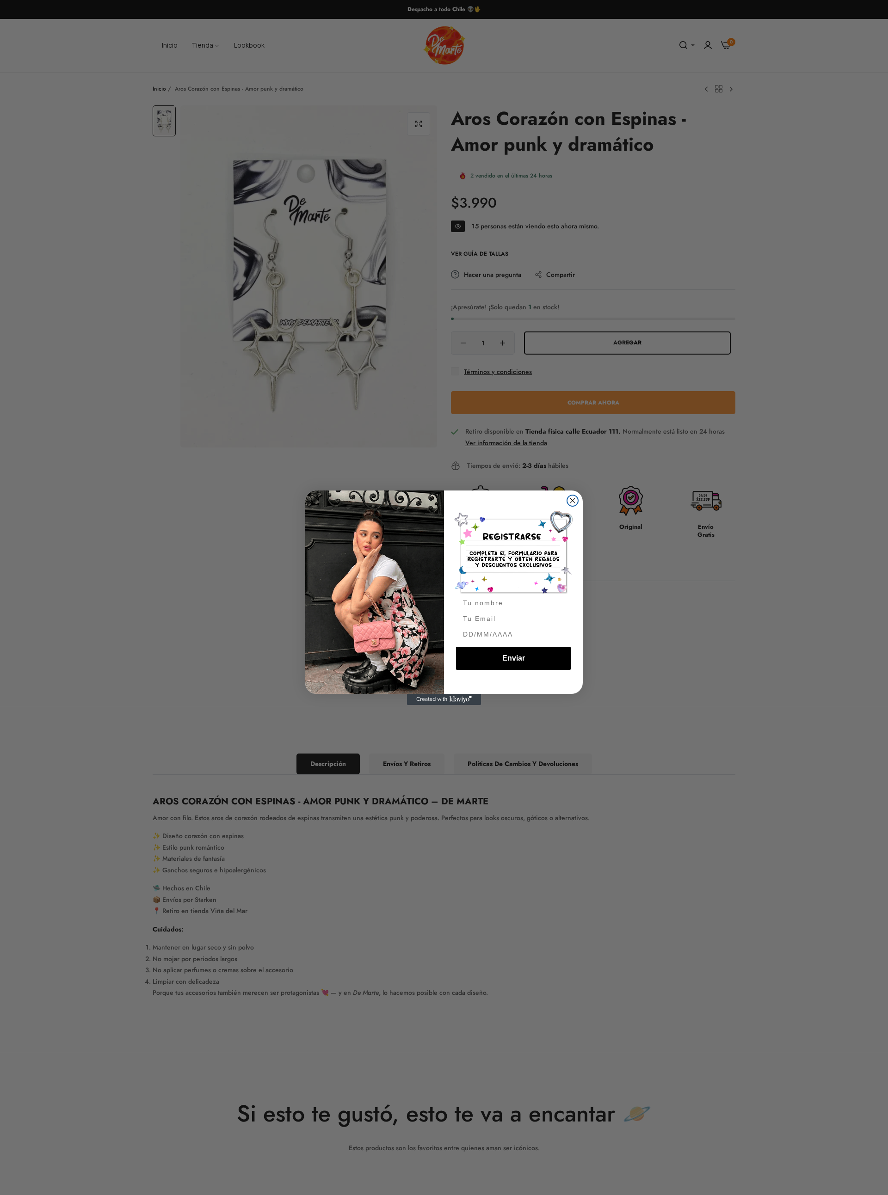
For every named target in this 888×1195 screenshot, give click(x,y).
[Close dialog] (572, 500)
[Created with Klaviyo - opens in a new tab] (444, 699)
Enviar (513, 658)
